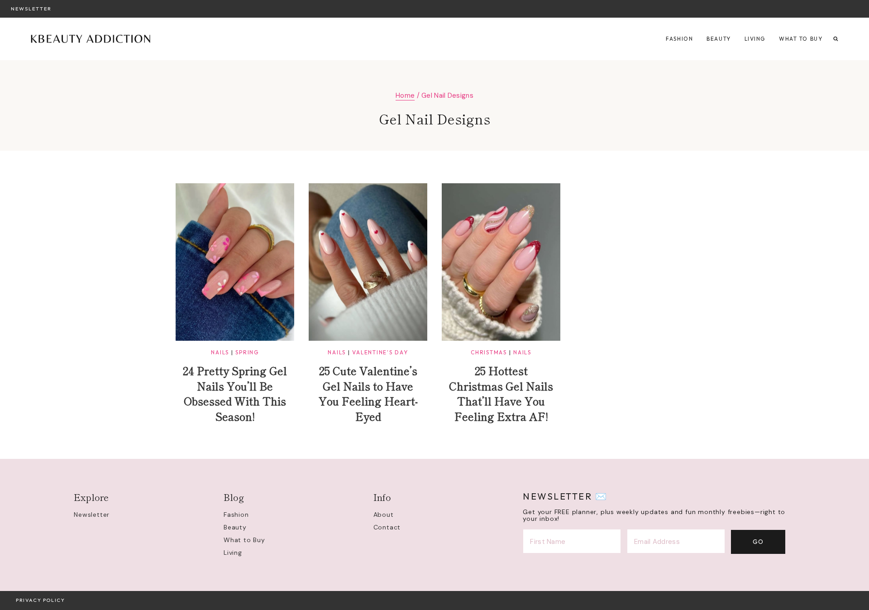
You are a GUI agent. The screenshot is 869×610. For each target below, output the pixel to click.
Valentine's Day (380, 352)
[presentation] (235, 262)
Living (755, 38)
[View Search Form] (836, 39)
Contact (387, 527)
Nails (220, 352)
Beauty (719, 38)
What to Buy (800, 38)
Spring (247, 352)
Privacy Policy (40, 600)
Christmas (489, 352)
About (383, 514)
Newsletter (31, 8)
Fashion (679, 38)
